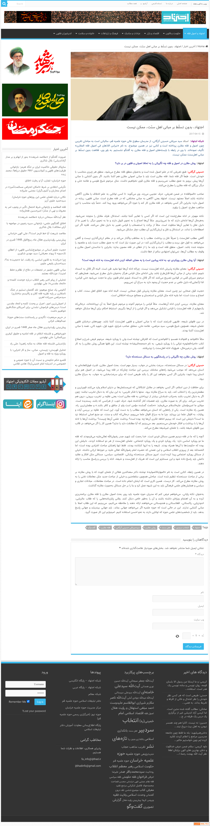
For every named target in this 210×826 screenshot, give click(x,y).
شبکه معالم (94, 694)
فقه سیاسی (115, 777)
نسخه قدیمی (157, 3)
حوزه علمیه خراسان (135, 757)
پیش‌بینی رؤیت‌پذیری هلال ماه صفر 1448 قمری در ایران (36, 327)
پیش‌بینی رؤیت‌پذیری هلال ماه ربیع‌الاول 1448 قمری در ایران (36, 242)
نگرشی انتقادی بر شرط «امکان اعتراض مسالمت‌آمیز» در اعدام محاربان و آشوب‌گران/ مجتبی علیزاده (35, 189)
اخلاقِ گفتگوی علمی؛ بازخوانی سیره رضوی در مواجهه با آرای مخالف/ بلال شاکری (36, 225)
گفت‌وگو (91, 527)
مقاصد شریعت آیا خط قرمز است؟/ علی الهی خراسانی (37, 234)
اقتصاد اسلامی (134, 713)
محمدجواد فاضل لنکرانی (141, 786)
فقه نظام (150, 781)
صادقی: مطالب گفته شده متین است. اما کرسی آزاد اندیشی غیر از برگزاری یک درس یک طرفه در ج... (187, 713)
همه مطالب (132, 3)
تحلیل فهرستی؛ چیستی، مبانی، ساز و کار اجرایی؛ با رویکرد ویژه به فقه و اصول (38, 352)
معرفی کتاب (146, 790)
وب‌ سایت (199, 620)
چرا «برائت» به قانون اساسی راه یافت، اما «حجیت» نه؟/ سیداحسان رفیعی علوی (35, 262)
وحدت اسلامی (136, 794)
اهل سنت (166, 527)
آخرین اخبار (189, 47)
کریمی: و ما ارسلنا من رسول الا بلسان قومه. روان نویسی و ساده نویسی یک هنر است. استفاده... (186, 685)
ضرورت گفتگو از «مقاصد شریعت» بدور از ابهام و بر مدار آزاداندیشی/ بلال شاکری (36, 159)
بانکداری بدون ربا (136, 739)
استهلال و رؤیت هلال (125, 708)
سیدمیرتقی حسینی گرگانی (128, 527)
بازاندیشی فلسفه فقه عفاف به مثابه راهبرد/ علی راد (38, 344)
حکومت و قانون (173, 33)
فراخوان (142, 777)
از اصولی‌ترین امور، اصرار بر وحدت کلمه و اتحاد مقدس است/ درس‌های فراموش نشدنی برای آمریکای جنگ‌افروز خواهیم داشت (36, 307)
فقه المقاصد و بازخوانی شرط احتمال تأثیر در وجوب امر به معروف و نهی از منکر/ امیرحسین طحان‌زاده (35, 209)
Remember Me (18, 702)
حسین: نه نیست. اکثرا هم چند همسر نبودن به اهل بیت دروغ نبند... (186, 725)
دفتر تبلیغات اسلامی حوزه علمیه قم (81, 701)
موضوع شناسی (132, 790)
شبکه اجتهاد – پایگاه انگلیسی (85, 681)
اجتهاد (197, 527)
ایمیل (201, 606)
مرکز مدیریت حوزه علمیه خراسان (83, 708)
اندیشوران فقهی (64, 33)
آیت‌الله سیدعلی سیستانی (127, 693)
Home (201, 47)
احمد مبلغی (146, 708)
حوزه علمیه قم (121, 761)
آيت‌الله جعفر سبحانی (141, 681)
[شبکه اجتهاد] (105, 18)
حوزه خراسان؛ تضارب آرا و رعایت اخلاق (45, 181)
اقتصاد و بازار (153, 33)
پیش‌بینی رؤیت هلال (131, 800)
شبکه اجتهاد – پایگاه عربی (87, 688)
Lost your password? (34, 711)
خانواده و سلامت (86, 33)
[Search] (4, 4)
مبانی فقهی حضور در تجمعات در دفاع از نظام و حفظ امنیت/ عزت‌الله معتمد (38, 272)
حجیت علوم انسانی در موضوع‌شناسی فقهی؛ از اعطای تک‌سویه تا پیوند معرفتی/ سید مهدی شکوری (37, 252)
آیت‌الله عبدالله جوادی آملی (140, 698)
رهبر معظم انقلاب (121, 766)
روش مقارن (150, 527)
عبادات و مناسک (132, 33)
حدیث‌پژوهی (147, 754)
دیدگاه (199, 554)
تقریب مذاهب (137, 747)
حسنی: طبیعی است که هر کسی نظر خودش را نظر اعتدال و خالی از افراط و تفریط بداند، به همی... (187, 699)
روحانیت (149, 772)
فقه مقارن (105, 527)
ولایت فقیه (120, 795)
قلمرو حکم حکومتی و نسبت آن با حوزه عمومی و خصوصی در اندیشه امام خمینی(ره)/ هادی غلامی (39, 362)
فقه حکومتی (129, 777)
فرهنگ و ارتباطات (109, 33)
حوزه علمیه (133, 754)
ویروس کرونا (148, 800)
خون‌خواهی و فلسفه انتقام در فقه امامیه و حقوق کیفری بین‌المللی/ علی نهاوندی (36, 335)
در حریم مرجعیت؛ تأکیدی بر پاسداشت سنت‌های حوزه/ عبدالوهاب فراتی (36, 319)
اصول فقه (149, 713)
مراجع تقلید (121, 786)
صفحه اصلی (182, 3)
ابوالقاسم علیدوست (123, 702)
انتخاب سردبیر (182, 527)
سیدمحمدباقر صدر (132, 771)
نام (202, 592)
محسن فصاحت (118, 781)
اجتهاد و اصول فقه (196, 33)
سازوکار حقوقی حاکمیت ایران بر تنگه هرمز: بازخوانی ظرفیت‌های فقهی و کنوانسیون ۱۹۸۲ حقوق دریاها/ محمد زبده (36, 170)
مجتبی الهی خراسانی (136, 781)
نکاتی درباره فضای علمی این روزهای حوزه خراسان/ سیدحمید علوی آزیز (39, 199)
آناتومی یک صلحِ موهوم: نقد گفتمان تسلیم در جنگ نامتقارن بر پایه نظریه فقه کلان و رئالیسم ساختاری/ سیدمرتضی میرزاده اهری (38, 293)
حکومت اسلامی (144, 766)
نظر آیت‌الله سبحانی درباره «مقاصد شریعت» (42, 217)
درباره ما (169, 3)
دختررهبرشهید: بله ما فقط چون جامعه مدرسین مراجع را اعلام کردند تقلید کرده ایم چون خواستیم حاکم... (186, 736)
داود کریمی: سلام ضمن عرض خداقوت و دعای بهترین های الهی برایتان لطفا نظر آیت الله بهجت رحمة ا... (186, 750)
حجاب (124, 747)
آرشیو (145, 3)
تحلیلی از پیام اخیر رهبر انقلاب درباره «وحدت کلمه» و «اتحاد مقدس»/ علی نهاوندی (37, 282)
